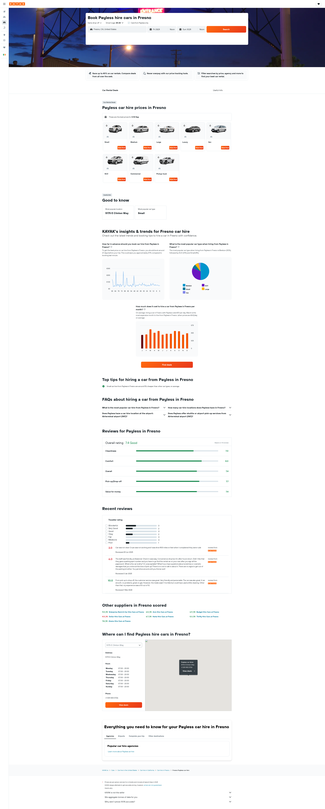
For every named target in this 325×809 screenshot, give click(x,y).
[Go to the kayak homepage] (17, 3)
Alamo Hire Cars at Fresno (116, 621)
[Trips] (4, 47)
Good (110, 531)
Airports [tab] (121, 736)
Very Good (113, 528)
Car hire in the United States (127, 770)
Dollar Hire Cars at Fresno (116, 616)
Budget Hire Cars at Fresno (204, 612)
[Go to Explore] (4, 34)
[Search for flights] (4, 11)
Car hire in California (147, 770)
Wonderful (113, 525)
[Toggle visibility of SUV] (205, 285)
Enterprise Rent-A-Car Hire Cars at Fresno (123, 612)
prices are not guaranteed (152, 785)
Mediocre (112, 540)
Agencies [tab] (110, 736)
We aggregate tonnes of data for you (121, 797)
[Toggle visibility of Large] (205, 288)
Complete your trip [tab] (136, 736)
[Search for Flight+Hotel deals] (4, 27)
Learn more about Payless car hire (121, 751)
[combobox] (95, 23)
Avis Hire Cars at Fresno (159, 612)
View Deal (121, 148)
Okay (110, 534)
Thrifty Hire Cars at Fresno (204, 616)
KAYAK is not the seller (114, 792)
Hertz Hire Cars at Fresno (160, 616)
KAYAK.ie (105, 770)
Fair (110, 537)
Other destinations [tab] (156, 736)
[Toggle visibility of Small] (186, 288)
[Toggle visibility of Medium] (187, 285)
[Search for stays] (4, 17)
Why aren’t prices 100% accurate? (120, 801)
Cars (113, 770)
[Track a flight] (4, 40)
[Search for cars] (4, 22)
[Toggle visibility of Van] (186, 292)
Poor (110, 542)
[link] (167, 365)
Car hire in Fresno (163, 770)
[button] (4, 4)
